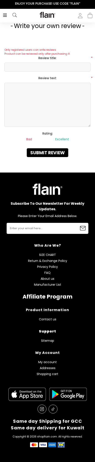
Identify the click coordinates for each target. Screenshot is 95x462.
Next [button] (92, 4)
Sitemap (47, 341)
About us (47, 279)
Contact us (47, 319)
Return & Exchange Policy (47, 261)
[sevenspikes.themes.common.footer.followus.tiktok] (53, 409)
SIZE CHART (47, 255)
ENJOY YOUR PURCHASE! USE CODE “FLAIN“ (47, 3)
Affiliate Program (47, 296)
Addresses (47, 368)
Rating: (47, 133)
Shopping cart (90, 14)
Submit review (47, 153)
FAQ (47, 273)
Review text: (47, 78)
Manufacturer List (47, 285)
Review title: (47, 58)
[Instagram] (42, 409)
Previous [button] (3, 4)
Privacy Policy (47, 267)
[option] (47, 4)
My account (47, 362)
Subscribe (82, 228)
